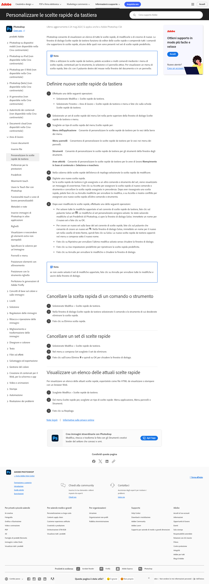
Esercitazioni (19, 494)
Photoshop (19, 26)
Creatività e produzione (56, 526)
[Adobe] (6, 4)
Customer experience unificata (58, 521)
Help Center (135, 513)
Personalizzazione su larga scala (59, 513)
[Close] (148, 578)
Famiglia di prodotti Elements (16, 538)
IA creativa (9, 513)
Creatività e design (23, 4)
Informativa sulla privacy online (78, 420)
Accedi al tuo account (181, 513)
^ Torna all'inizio (196, 477)
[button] (192, 4)
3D (6, 534)
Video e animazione (12, 526)
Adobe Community (138, 521)
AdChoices (200, 579)
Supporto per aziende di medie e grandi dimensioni (147, 530)
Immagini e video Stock (13, 542)
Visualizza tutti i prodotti (14, 546)
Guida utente (19, 490)
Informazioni (178, 517)
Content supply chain (55, 517)
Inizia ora (121, 497)
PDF (6, 530)
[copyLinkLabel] (113, 462)
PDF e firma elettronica (49, 4)
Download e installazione (140, 517)
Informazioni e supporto (106, 4)
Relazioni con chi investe (183, 538)
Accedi (202, 4)
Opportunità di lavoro (182, 521)
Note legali (52, 420)
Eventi (176, 526)
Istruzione (93, 513)
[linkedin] (44, 578)
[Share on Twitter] (100, 462)
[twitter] (39, 578)
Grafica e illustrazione (13, 521)
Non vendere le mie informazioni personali (176, 579)
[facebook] (28, 578)
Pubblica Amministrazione (99, 521)
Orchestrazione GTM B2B (56, 530)
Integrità (177, 550)
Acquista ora (132, 4)
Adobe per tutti (179, 554)
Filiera (176, 542)
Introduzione (18, 486)
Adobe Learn (136, 526)
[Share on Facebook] (94, 462)
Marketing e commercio (77, 4)
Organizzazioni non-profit (98, 517)
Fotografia (9, 517)
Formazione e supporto (23, 483)
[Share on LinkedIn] (107, 462)
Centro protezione (180, 546)
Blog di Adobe (179, 559)
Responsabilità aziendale (183, 534)
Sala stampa (178, 530)
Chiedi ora (72, 497)
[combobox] (166, 15)
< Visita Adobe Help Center (24, 476)
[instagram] (34, 578)
